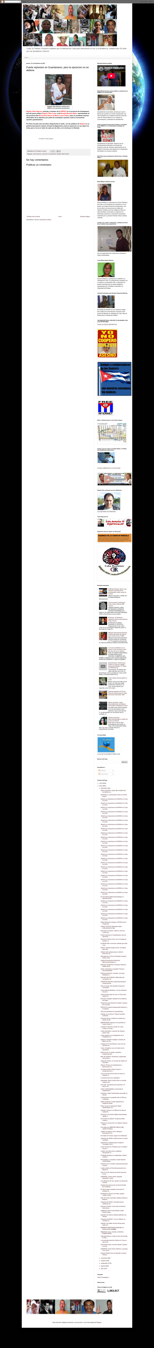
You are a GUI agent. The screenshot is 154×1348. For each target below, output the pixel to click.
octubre (103, 1260)
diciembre (104, 788)
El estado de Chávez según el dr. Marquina (114, 1136)
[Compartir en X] (55, 151)
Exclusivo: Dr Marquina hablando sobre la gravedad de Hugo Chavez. (118, 619)
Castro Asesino (37, 154)
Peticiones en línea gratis (112, 468)
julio (102, 1268)
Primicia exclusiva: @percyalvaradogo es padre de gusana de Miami (118, 719)
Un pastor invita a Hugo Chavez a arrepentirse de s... (111, 1070)
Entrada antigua (85, 216)
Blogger (99, 1322)
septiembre (104, 1263)
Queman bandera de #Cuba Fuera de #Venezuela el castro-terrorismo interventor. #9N (117, 693)
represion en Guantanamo (49, 154)
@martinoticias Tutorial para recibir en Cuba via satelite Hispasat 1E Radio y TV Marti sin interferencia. (117, 665)
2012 (101, 786)
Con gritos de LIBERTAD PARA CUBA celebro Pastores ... (112, 1128)
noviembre (104, 1258)
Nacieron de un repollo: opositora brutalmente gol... (111, 1053)
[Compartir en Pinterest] (60, 151)
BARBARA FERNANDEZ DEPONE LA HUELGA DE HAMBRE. (112, 1228)
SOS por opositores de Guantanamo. (112, 1011)
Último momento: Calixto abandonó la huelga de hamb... (112, 1102)
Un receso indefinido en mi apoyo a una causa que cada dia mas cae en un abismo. (117, 649)
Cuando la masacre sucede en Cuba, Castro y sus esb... (112, 1027)
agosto (103, 1266)
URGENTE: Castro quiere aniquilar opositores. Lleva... (111, 1177)
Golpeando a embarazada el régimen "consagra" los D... (112, 1143)
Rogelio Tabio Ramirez (63, 154)
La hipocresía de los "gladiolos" (110, 1078)
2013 (101, 783)
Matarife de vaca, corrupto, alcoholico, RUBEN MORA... (112, 1232)
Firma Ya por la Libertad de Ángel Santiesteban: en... (111, 1106)
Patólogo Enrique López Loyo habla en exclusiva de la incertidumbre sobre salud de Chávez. (117, 591)
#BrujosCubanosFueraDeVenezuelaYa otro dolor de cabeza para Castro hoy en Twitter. (117, 634)
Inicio (26, 57)
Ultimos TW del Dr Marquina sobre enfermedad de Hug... (111, 927)
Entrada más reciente (33, 216)
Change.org (101, 468)
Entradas (103, 770)
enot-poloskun (78, 1322)
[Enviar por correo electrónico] (51, 151)
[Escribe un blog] (53, 151)
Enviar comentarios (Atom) (43, 219)
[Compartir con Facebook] (57, 151)
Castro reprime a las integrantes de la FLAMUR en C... (112, 1036)
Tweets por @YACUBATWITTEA (107, 324)
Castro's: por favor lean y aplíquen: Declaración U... (111, 1152)
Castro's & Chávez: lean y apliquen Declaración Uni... (111, 1132)
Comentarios (104, 774)
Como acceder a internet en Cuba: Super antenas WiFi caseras (116, 604)
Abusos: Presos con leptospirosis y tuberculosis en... (111, 1065)
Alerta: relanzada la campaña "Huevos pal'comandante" (112, 969)
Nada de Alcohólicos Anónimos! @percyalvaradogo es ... (110, 961)
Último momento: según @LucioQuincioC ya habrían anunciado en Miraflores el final (118, 704)
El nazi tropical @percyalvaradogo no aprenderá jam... (112, 897)
